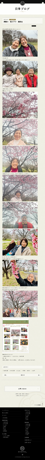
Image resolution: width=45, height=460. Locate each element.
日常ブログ (27, 410)
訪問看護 (27, 433)
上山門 (33, 370)
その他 (26, 434)
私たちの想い (5, 412)
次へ (39, 375)
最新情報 (27, 422)
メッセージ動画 (6, 435)
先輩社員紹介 (6, 437)
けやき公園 (12, 370)
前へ (6, 375)
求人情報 (4, 433)
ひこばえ (18, 370)
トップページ (5, 410)
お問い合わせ (28, 442)
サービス (4, 415)
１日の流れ (5, 417)
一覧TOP (22, 375)
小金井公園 (5, 370)
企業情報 (27, 437)
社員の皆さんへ (28, 440)
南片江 (28, 370)
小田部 (23, 370)
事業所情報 (5, 420)
